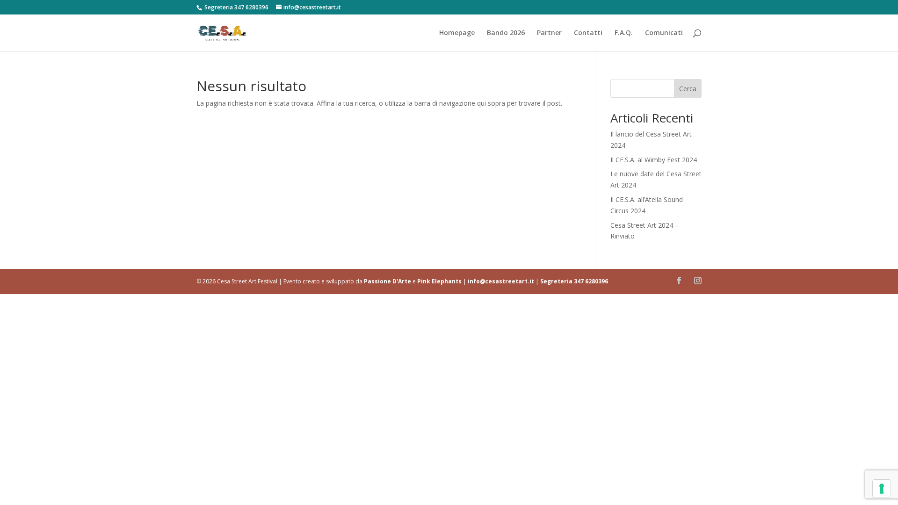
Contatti (588, 33)
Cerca (687, 88)
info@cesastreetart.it (501, 281)
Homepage (457, 33)
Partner (549, 33)
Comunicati (664, 33)
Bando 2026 (506, 33)
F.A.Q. (624, 33)
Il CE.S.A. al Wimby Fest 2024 (653, 159)
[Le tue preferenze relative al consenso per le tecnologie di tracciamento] (882, 489)
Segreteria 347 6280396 (574, 281)
